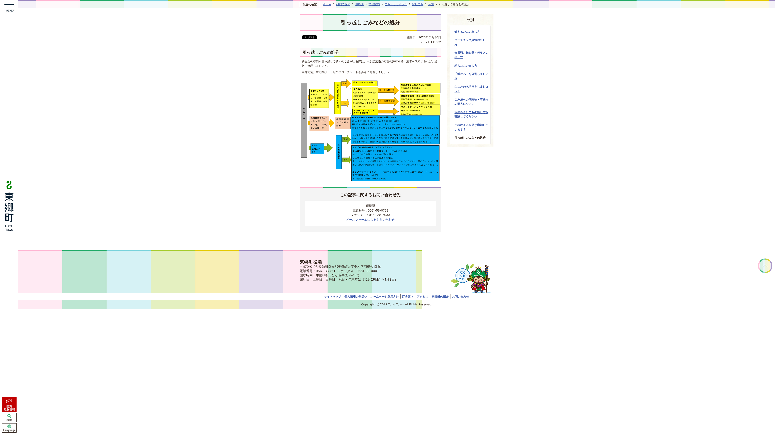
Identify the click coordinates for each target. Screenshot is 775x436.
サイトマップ (332, 296)
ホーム (327, 4)
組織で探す (343, 4)
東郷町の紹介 (440, 296)
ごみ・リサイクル (396, 4)
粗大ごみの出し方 (466, 65)
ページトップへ (765, 266)
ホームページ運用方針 (385, 296)
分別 (431, 4)
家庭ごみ (417, 4)
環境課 (359, 4)
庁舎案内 (408, 296)
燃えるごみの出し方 (467, 31)
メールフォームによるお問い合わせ (370, 219)
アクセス (422, 296)
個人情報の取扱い (356, 296)
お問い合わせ (460, 296)
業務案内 (374, 4)
